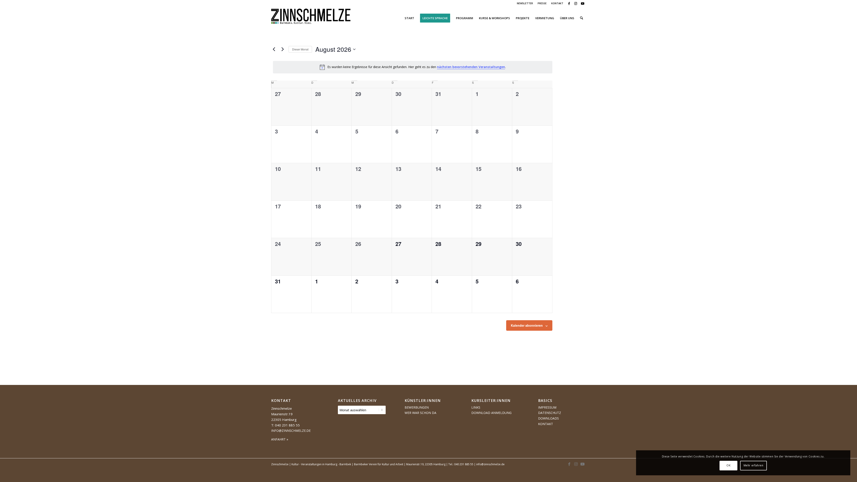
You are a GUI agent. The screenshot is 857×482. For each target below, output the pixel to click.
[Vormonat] (274, 49)
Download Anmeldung (491, 413)
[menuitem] (525, 3)
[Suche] (581, 18)
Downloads (548, 418)
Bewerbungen (417, 407)
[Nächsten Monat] (282, 49)
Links (475, 407)
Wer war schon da (420, 413)
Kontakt (545, 424)
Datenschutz (549, 413)
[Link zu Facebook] (569, 3)
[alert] (412, 67)
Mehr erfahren (753, 465)
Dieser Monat (300, 49)
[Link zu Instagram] (575, 3)
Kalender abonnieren (527, 325)
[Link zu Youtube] (582, 3)
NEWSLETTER (525, 3)
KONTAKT (557, 3)
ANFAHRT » (279, 439)
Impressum (547, 407)
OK (728, 465)
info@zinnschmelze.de (291, 430)
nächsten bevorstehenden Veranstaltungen (471, 67)
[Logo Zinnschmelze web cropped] (311, 18)
